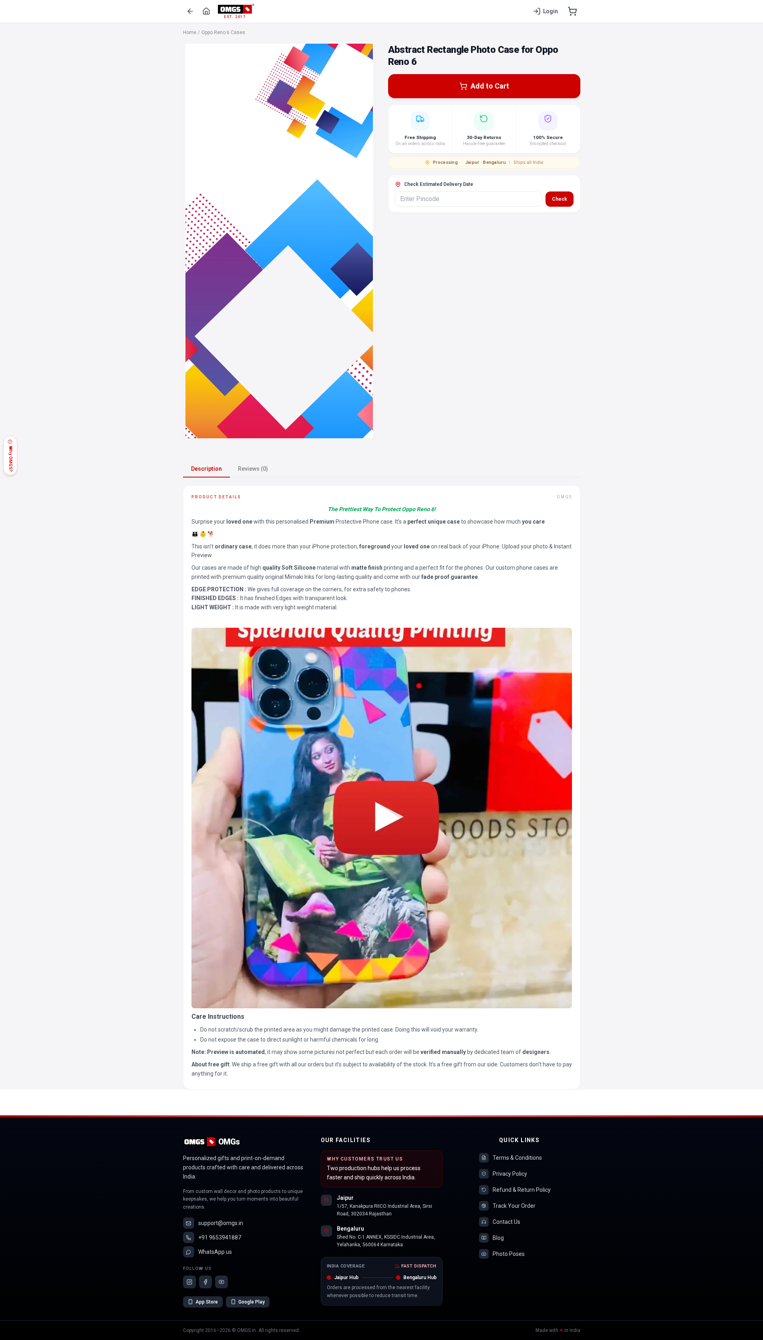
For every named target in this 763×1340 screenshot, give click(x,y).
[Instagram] (189, 1282)
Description (206, 468)
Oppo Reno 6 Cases (223, 32)
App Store (206, 1302)
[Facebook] (205, 1282)
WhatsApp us (215, 1252)
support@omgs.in (220, 1223)
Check (559, 199)
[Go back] (190, 11)
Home (189, 32)
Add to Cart (490, 86)
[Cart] (572, 11)
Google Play (251, 1302)
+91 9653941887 (219, 1237)
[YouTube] (221, 1282)
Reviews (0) (253, 468)
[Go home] (206, 11)
